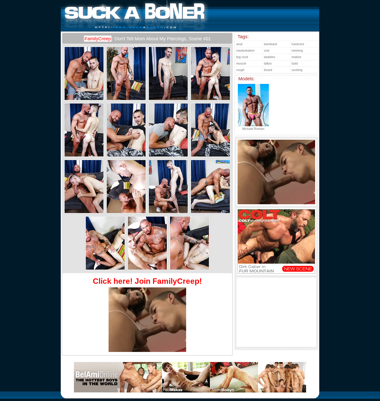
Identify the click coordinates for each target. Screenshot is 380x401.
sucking (297, 70)
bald (295, 63)
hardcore (298, 44)
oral (266, 50)
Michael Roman (253, 129)
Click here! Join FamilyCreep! (147, 281)
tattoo (268, 63)
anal (239, 44)
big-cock (242, 57)
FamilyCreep (98, 38)
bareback (270, 44)
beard (268, 70)
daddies (269, 57)
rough (240, 70)
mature (296, 57)
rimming (297, 50)
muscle (241, 63)
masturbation (245, 50)
